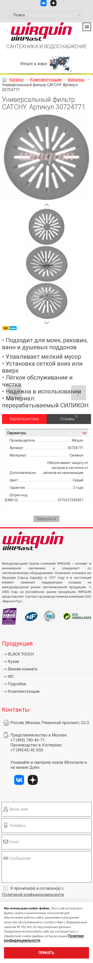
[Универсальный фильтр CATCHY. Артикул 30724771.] (46, 199)
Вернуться (46, 518)
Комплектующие (46, 79)
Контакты (16, 709)
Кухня (13, 661)
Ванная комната (22, 669)
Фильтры (76, 79)
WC (11, 676)
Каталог (16, 79)
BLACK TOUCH (21, 654)
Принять (47, 953)
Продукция (17, 643)
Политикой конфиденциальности (33, 894)
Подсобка (17, 684)
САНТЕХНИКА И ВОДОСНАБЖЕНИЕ (46, 46)
